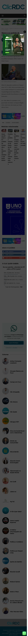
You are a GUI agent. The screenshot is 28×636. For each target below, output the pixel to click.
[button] (25, 32)
